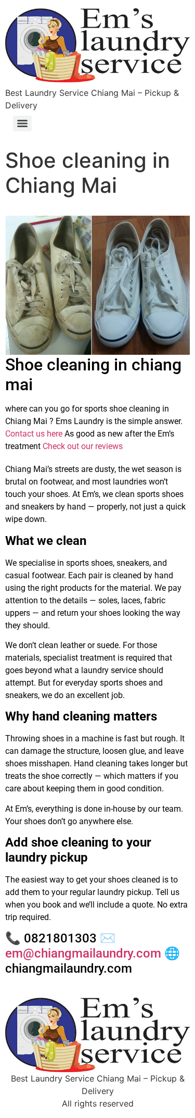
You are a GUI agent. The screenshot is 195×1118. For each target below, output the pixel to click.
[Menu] (22, 123)
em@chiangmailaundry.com (83, 953)
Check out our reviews (83, 446)
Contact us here (33, 434)
